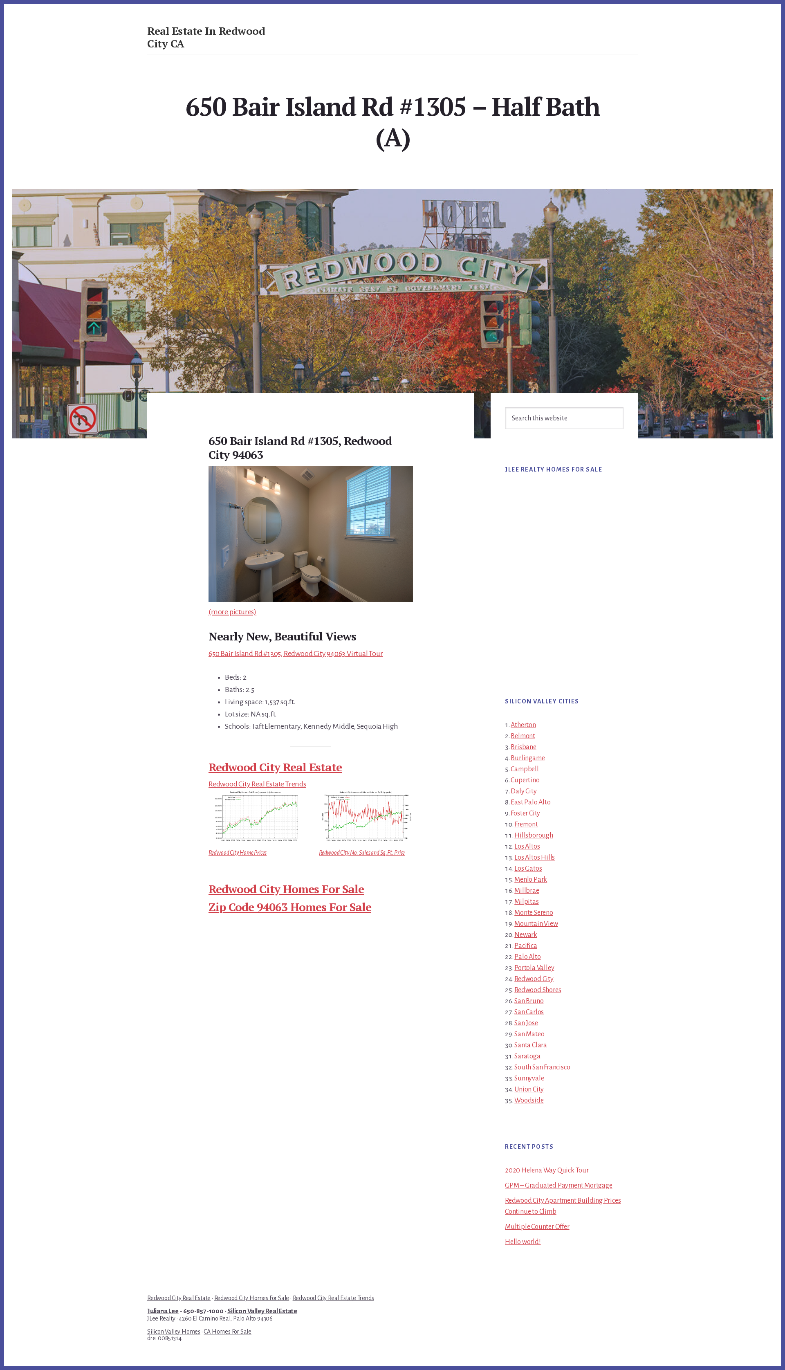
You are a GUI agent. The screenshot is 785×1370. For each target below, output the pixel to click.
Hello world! (523, 1242)
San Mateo (529, 1034)
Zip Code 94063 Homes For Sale (290, 906)
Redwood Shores (537, 990)
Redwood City (534, 979)
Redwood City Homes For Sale (286, 888)
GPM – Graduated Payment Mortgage (558, 1185)
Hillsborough (533, 835)
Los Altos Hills (534, 857)
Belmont (523, 736)
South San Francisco (542, 1067)
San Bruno (528, 1001)
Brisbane (523, 747)
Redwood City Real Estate (275, 767)
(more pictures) (232, 612)
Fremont (526, 824)
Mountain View (536, 924)
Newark (525, 935)
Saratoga (527, 1056)
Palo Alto (527, 957)
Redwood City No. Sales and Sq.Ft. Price (362, 852)
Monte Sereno (533, 912)
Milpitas (526, 901)
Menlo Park (530, 879)
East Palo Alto (530, 802)
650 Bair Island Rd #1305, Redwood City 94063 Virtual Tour (296, 653)
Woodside (528, 1100)
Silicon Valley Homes (173, 1331)
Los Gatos (528, 868)
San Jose (526, 1023)
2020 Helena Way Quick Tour (547, 1170)
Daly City (523, 791)
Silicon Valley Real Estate (262, 1311)
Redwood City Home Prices (238, 852)
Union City (529, 1089)
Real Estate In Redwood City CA (206, 37)
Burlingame (528, 758)
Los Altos (527, 846)
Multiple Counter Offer (537, 1227)
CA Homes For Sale (227, 1331)
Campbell (524, 769)
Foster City (525, 813)
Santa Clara (530, 1045)
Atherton (523, 725)
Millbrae (526, 890)
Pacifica (525, 946)
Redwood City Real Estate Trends (257, 784)
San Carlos (529, 1012)
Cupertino (525, 780)
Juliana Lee (163, 1311)
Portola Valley (534, 968)
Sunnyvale (529, 1078)
